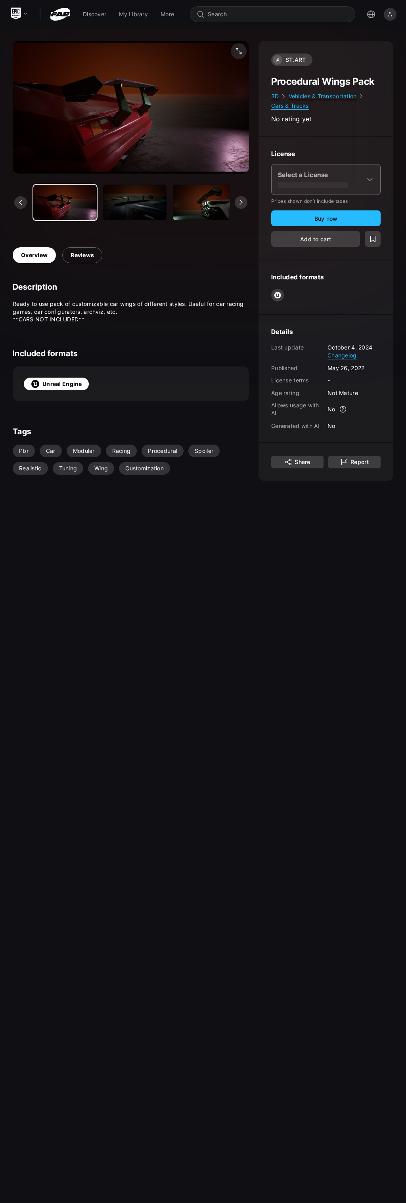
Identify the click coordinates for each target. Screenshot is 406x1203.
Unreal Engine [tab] (62, 383)
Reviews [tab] (82, 255)
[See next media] (241, 202)
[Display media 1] (135, 202)
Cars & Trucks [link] (290, 105)
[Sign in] (390, 14)
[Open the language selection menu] (371, 14)
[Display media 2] (204, 202)
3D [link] (275, 96)
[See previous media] (20, 202)
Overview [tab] (34, 255)
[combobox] (278, 14)
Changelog (342, 355)
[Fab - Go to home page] (60, 14)
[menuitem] (95, 14)
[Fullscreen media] (239, 51)
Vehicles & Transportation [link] (323, 96)
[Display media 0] (65, 202)
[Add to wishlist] (373, 239)
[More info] (343, 409)
